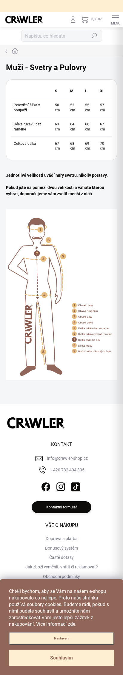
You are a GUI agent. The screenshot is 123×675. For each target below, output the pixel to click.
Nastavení (61, 638)
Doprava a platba (62, 538)
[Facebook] (45, 486)
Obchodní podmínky (61, 576)
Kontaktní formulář (61, 507)
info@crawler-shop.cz (67, 458)
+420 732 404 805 (67, 470)
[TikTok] (75, 486)
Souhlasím (61, 658)
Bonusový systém (61, 548)
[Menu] (115, 19)
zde (71, 624)
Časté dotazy (61, 557)
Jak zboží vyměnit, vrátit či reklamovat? (61, 567)
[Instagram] (60, 486)
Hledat (94, 36)
